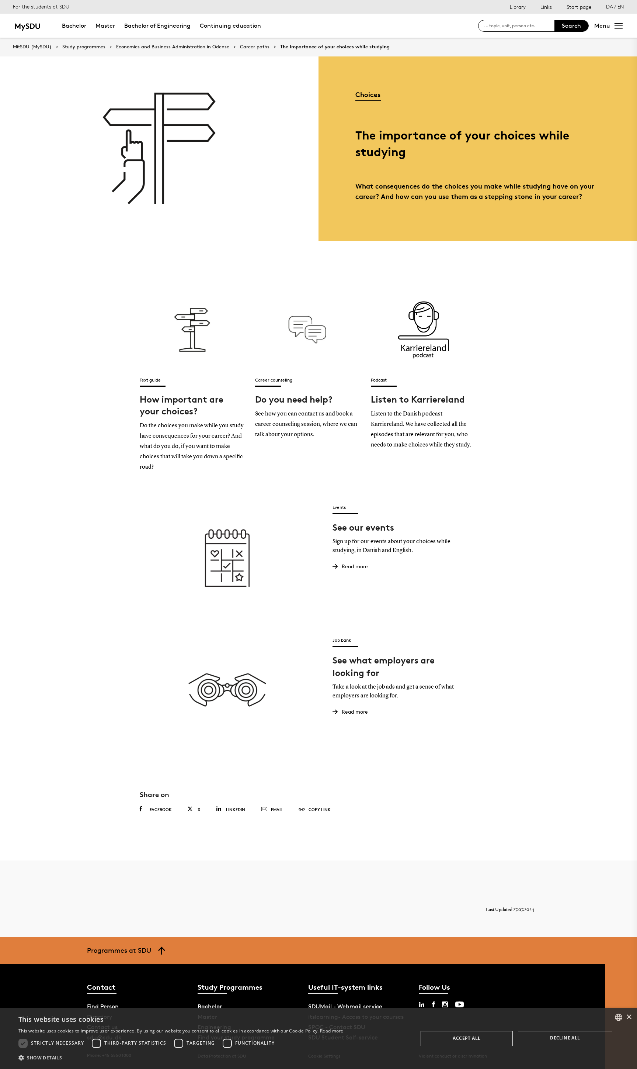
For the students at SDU (41, 6)
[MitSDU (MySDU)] (28, 26)
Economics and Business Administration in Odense (172, 46)
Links (546, 7)
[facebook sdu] (433, 1004)
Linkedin (235, 809)
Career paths (254, 46)
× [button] (628, 1017)
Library (518, 7)
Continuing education (230, 25)
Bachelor (74, 25)
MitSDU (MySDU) (32, 46)
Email (277, 809)
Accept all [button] (466, 1038)
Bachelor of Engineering (157, 25)
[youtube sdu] (459, 1004)
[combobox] (618, 1017)
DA (609, 6)
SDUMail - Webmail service (345, 1006)
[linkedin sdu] (422, 1004)
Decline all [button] (565, 1038)
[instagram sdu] (445, 1004)
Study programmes (83, 46)
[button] (181, 1058)
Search (571, 25)
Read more (332, 1031)
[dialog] (318, 1038)
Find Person (103, 1006)
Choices (367, 94)
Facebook (161, 809)
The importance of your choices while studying (335, 46)
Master (105, 25)
